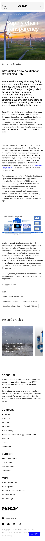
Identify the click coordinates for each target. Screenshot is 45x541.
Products (6, 418)
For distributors (8, 494)
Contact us (6, 471)
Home (4, 14)
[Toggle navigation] (5, 6)
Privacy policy (29, 530)
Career (5, 442)
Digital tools (7, 462)
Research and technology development (19, 434)
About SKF (6, 414)
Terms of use (17, 530)
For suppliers (7, 486)
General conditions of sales (23, 533)
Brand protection (9, 482)
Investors (6, 438)
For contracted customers (13, 490)
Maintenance (30, 14)
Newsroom (6, 447)
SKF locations (8, 467)
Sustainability (7, 430)
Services (5, 422)
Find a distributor (9, 458)
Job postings (7, 499)
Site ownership (7, 533)
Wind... (20, 14)
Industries (12, 14)
